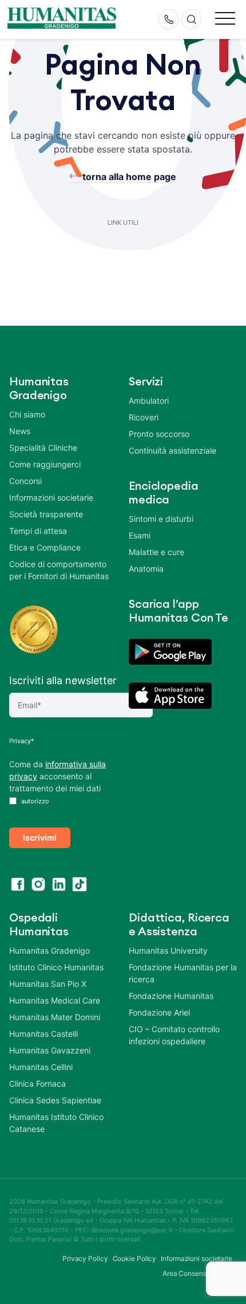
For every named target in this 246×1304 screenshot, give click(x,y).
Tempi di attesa (38, 531)
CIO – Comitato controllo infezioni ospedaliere (174, 1035)
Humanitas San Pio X (47, 984)
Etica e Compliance (45, 547)
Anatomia (146, 568)
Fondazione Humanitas (171, 996)
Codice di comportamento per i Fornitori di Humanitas (59, 570)
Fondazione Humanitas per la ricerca (183, 973)
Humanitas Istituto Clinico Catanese (56, 1123)
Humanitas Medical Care (54, 1000)
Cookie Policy (135, 1258)
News (19, 431)
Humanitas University (168, 950)
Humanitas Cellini (41, 1067)
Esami (139, 535)
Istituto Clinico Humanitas (56, 967)
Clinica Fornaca (37, 1083)
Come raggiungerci (45, 464)
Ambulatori (149, 400)
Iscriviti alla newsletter (63, 680)
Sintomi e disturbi (161, 519)
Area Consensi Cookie (197, 1273)
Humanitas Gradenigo (49, 950)
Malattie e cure (156, 552)
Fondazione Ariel (159, 1012)
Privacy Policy (85, 1258)
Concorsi (25, 481)
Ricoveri (143, 417)
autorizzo (34, 801)
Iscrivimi (40, 837)
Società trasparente (46, 514)
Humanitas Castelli (43, 1033)
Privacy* (21, 741)
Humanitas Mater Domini (54, 1017)
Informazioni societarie (51, 497)
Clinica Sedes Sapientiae (55, 1100)
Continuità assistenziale (172, 450)
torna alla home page (129, 176)
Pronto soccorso (159, 434)
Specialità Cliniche (43, 447)
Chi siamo (27, 414)
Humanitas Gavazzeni (49, 1050)
